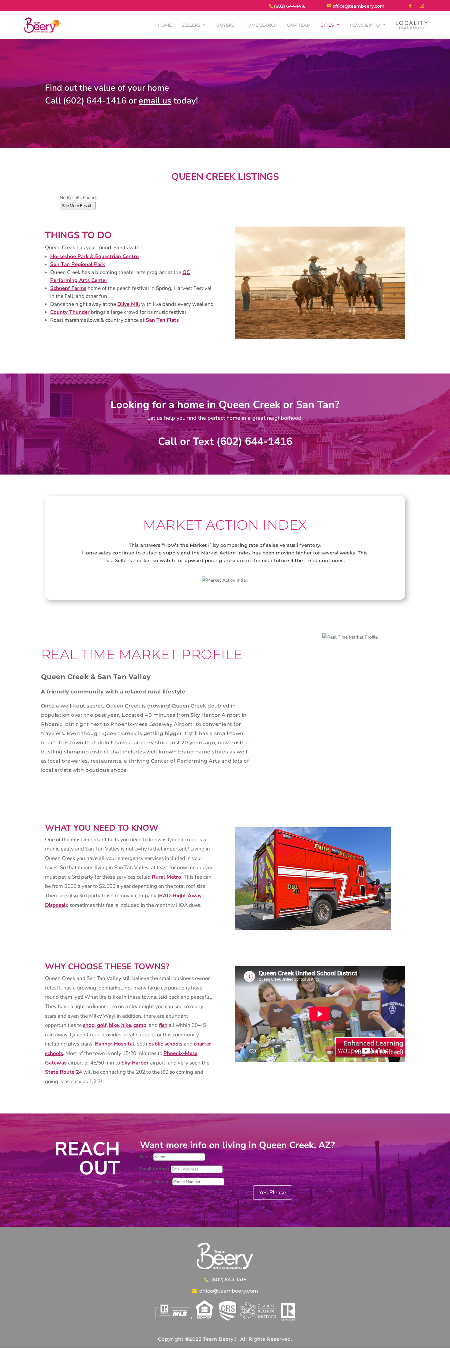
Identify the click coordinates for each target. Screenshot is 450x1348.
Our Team (299, 25)
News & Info (365, 25)
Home (165, 25)
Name (146, 1157)
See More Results (77, 205)
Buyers (225, 25)
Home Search (260, 25)
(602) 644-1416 (228, 1279)
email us (155, 101)
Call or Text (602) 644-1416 (225, 441)
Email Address (155, 1169)
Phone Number (155, 1181)
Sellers (191, 25)
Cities (327, 25)
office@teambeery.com (228, 1291)
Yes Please (272, 1192)
